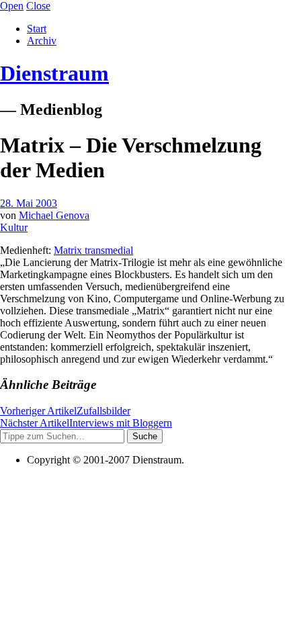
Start (36, 28)
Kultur (14, 227)
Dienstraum (54, 73)
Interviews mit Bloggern (86, 423)
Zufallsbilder (65, 410)
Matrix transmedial (93, 250)
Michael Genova (54, 215)
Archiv (41, 40)
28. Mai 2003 (28, 203)
